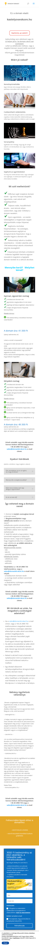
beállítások (16, 938)
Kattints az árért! (20, 33)
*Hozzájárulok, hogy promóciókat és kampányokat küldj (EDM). (18, 920)
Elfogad (5, 943)
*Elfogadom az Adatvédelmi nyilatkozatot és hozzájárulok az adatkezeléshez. (18, 910)
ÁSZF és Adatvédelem (23, 912)
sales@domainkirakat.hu (17, 449)
